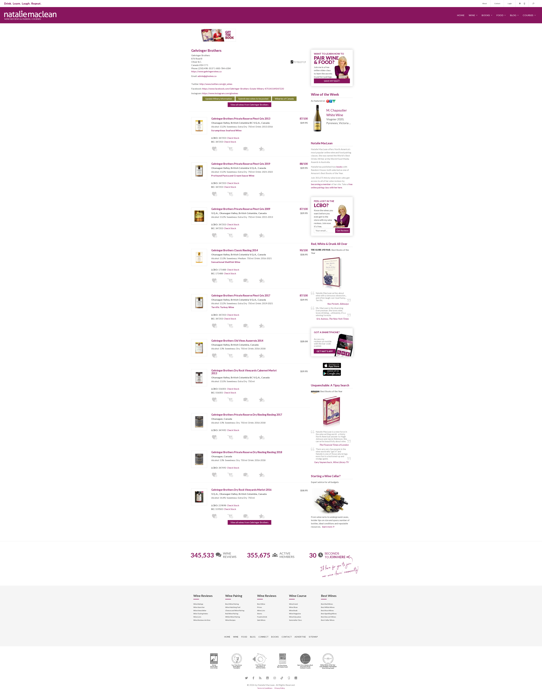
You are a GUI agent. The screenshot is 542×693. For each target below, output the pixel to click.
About (484, 3)
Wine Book (293, 610)
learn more (327, 526)
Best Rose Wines (327, 610)
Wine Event (293, 604)
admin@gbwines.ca (207, 76)
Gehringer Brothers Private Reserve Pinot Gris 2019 (240, 163)
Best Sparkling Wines (329, 614)
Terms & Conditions (264, 688)
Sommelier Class (295, 620)
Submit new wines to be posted (253, 98)
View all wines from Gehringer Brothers (249, 104)
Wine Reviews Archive (201, 620)
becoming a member (321, 184)
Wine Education (295, 617)
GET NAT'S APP (325, 351)
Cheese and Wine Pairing (234, 610)
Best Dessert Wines (328, 617)
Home (461, 15)
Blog (513, 15)
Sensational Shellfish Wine (225, 262)
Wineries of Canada (284, 98)
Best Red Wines (327, 604)
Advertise (300, 637)
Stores (259, 614)
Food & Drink (262, 617)
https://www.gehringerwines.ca (206, 71)
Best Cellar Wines (328, 620)
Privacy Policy (280, 688)
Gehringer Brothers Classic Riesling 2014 (234, 250)
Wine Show (293, 607)
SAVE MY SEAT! (332, 80)
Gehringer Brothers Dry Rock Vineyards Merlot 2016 (241, 489)
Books (486, 15)
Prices (259, 607)
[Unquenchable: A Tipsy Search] (332, 412)
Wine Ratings (198, 604)
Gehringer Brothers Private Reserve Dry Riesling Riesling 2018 (246, 452)
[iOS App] (332, 365)
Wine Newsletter (199, 610)
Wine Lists (197, 617)
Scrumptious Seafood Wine (226, 130)
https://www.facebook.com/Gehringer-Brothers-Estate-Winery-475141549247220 (243, 88)
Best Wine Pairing (232, 604)
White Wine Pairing (232, 617)
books (339, 166)
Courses (528, 15)
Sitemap (313, 637)
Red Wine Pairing (231, 614)
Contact (497, 3)
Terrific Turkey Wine (222, 307)
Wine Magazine (295, 614)
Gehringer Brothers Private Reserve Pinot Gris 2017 (240, 295)
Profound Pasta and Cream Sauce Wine (232, 175)
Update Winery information (218, 98)
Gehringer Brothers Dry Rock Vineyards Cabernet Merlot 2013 (244, 372)
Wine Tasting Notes (200, 614)
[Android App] (332, 372)
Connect (263, 637)
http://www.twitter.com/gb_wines (216, 84)
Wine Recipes (230, 620)
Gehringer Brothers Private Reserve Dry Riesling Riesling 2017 (246, 414)
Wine (472, 15)
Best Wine (261, 604)
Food (499, 15)
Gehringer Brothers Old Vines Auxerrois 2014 (237, 340)
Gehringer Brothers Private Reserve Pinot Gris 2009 (240, 208)
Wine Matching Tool (232, 607)
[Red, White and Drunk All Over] (332, 273)
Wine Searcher (199, 607)
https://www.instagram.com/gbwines (220, 93)
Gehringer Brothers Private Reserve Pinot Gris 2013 (240, 118)
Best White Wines (328, 607)
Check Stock (233, 138)
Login (510, 3)
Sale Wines (261, 620)
